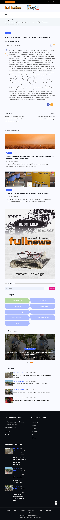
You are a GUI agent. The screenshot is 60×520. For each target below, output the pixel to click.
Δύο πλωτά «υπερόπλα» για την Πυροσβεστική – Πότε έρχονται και (31, 400)
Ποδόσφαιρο (17, 312)
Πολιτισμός (17, 317)
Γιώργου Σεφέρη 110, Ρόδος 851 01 (16, 422)
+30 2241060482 (11, 425)
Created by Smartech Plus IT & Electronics (30, 517)
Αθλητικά (17, 300)
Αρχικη (8, 510)
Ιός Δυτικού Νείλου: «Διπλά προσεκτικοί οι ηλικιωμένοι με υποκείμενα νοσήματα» (19, 461)
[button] (28, 362)
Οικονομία (43, 306)
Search (52, 289)
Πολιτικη (42, 312)
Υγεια (17, 323)
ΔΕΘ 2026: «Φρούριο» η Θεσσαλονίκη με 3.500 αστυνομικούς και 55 (31, 392)
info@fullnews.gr (11, 427)
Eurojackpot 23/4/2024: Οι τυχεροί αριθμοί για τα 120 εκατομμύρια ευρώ (27, 193)
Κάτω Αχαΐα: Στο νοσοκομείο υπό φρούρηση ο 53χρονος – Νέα (30, 383)
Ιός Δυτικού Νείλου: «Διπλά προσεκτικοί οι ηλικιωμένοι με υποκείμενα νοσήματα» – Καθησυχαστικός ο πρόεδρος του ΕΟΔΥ (30, 352)
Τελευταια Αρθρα (42, 317)
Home (6, 20)
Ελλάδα (12, 20)
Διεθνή (43, 300)
